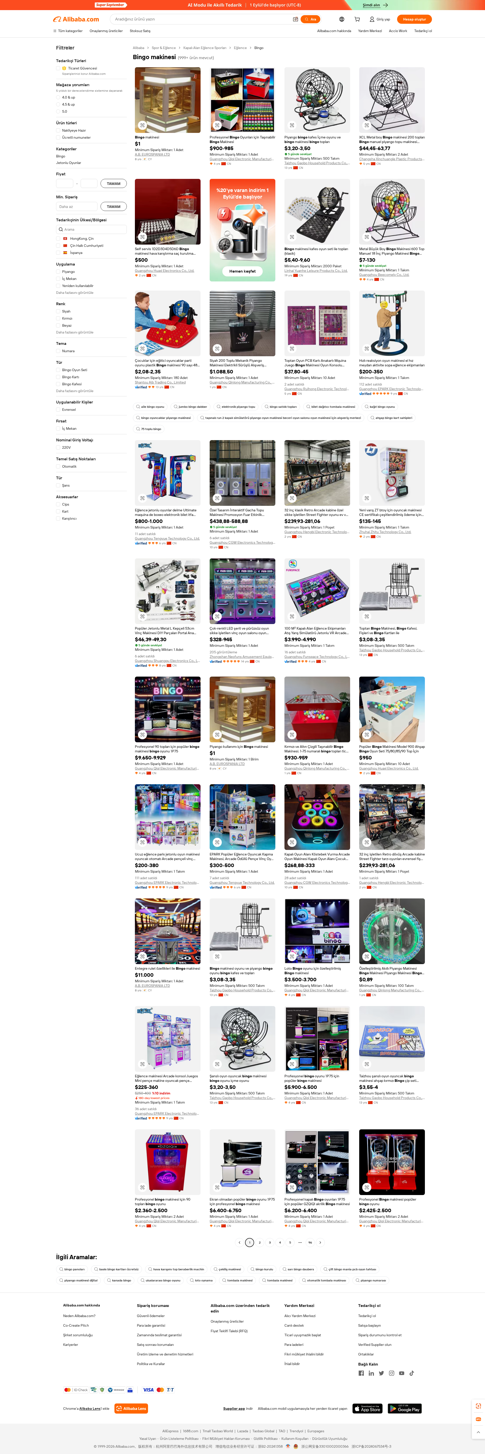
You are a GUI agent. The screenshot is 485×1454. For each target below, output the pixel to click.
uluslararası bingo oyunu (163, 1280)
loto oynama (204, 1280)
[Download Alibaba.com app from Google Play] (405, 1408)
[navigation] (91, 645)
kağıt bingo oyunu (382, 407)
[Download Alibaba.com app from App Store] (367, 1408)
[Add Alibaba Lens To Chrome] (131, 1408)
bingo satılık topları (283, 407)
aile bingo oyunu (152, 407)
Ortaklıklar (366, 1354)
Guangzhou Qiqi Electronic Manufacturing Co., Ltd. (242, 159)
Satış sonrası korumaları (155, 1345)
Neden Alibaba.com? (79, 1316)
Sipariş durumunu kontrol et (380, 1335)
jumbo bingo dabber (193, 407)
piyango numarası (373, 1280)
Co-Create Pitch (76, 1325)
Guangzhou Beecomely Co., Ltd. (384, 275)
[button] (296, 19)
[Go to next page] (320, 1242)
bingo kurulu (264, 1269)
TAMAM (113, 183)
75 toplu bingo (151, 429)
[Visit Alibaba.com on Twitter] (381, 1373)
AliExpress (170, 1431)
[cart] (358, 20)
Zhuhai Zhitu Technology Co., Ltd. (385, 532)
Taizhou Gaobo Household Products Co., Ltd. (317, 163)
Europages (315, 1431)
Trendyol (296, 1431)
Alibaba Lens (90, 1409)
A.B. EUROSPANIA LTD (152, 154)
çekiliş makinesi (230, 1269)
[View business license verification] (288, 1446)
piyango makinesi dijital (81, 1280)
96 (310, 1242)
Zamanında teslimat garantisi (159, 1335)
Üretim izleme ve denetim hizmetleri (165, 1354)
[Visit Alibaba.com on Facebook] (361, 1373)
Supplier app (234, 1409)
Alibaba (138, 48)
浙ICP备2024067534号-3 (371, 1446)
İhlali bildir (292, 1364)
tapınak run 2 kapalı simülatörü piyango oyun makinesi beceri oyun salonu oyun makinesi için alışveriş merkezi (283, 418)
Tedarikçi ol (367, 1316)
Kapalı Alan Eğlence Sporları (204, 48)
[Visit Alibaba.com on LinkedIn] (371, 1373)
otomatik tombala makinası (326, 1280)
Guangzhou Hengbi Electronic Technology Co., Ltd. (317, 532)
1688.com (190, 1431)
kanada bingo (121, 1280)
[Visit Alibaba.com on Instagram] (392, 1373)
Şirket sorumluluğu (78, 1335)
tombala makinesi (240, 1280)
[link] (478, 1406)
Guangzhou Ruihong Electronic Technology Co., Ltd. (317, 389)
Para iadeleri (293, 1345)
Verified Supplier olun (375, 1345)
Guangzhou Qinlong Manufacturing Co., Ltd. (242, 382)
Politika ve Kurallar (151, 1364)
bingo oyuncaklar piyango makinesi (166, 418)
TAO (282, 1431)
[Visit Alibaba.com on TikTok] (412, 1373)
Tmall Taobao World (218, 1431)
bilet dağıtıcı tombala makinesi (333, 407)
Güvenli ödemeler (151, 1316)
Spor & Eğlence (164, 48)
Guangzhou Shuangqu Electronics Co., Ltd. (168, 661)
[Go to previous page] (239, 1242)
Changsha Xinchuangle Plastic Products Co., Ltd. (392, 159)
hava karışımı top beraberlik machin (178, 1269)
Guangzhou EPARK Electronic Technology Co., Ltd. (392, 389)
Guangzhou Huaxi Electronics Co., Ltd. (164, 271)
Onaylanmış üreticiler (227, 1321)
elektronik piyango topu (238, 407)
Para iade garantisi (151, 1325)
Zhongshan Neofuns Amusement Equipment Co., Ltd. (242, 657)
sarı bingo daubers (301, 1269)
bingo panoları (74, 1269)
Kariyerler (70, 1345)
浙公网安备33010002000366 (325, 1446)
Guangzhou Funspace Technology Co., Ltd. (317, 657)
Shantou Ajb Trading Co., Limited (160, 382)
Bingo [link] (258, 48)
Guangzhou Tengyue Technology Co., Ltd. (167, 538)
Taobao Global (263, 1431)
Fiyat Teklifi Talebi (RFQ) (229, 1331)
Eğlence (240, 48)
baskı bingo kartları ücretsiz (119, 1269)
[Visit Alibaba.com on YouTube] (402, 1373)
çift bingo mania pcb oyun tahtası (352, 1269)
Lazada (242, 1431)
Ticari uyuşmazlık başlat (302, 1335)
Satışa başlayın (369, 1325)
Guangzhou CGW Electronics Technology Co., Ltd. (242, 542)
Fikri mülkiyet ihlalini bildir (304, 1354)
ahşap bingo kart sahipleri (394, 418)
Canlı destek (294, 1325)
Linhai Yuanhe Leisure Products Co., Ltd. (316, 271)
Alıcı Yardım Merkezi (300, 1316)
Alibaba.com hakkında (81, 1305)
